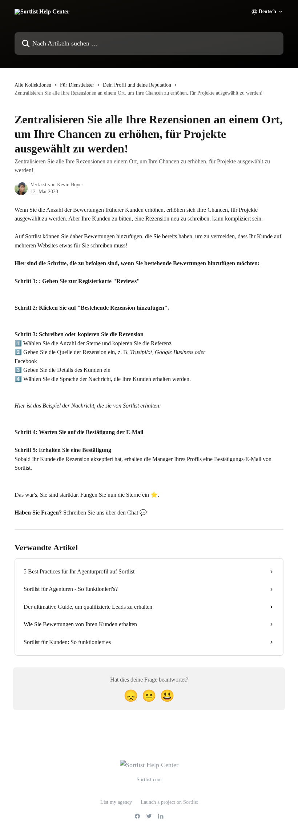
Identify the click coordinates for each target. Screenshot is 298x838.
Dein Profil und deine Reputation (137, 85)
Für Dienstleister (77, 85)
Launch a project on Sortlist (169, 802)
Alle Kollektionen (33, 85)
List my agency (116, 802)
